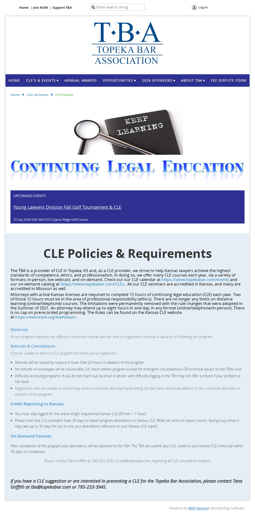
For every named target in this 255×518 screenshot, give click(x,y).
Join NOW (40, 7)
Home (23, 7)
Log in (203, 7)
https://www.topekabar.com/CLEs (92, 284)
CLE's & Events (37, 94)
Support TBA (62, 7)
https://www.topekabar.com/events (195, 279)
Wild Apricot (198, 508)
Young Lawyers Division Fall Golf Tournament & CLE (67, 207)
